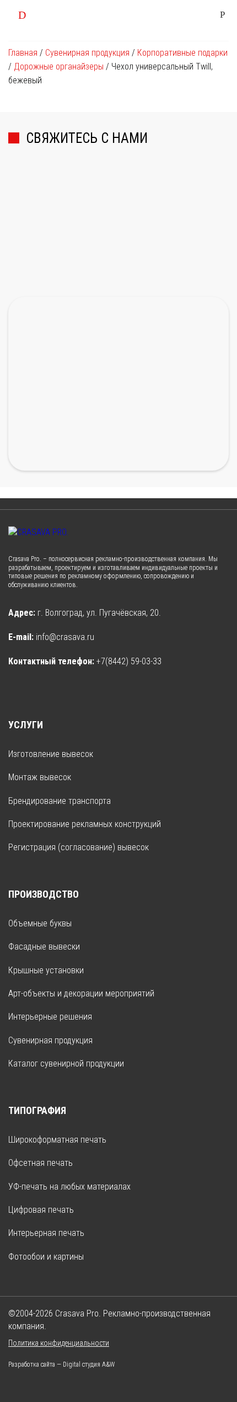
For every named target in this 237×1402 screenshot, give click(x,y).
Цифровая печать (41, 1209)
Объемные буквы (40, 923)
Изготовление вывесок (50, 754)
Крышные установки (46, 970)
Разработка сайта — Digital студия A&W (61, 1364)
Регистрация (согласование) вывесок (78, 847)
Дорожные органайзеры (59, 66)
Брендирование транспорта (59, 801)
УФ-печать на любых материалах (69, 1186)
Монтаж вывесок (39, 777)
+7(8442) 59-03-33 (128, 661)
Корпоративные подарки (182, 52)
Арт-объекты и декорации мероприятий (81, 993)
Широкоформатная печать (57, 1139)
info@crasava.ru (65, 637)
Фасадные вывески (44, 946)
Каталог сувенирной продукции (66, 1063)
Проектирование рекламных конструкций (84, 824)
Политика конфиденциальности (58, 1343)
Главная (22, 52)
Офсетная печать (40, 1163)
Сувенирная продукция (87, 52)
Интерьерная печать (46, 1233)
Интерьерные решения (50, 1016)
